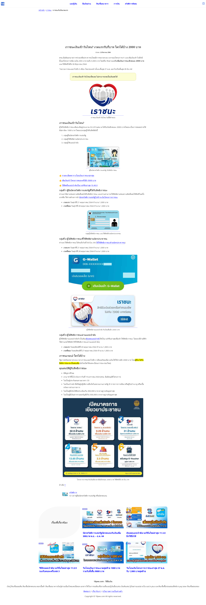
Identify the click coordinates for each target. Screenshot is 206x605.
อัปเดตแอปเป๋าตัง (93, 338)
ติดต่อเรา (87, 591)
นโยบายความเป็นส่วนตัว (113, 591)
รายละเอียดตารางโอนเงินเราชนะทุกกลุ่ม (78, 175)
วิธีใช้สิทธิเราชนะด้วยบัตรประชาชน (110, 242)
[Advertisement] (103, 28)
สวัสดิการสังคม (131, 3)
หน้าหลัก (42, 10)
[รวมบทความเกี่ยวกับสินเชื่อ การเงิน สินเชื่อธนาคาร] (203, 3)
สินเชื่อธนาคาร (102, 3)
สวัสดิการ (73, 492)
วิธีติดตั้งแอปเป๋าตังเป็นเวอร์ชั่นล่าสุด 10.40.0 (80, 185)
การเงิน (117, 3)
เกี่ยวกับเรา (96, 591)
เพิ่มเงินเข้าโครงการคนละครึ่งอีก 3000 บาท (79, 180)
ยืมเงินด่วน (86, 3)
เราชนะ (48, 10)
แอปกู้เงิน (73, 3)
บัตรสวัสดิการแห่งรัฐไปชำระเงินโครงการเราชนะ (98, 197)
